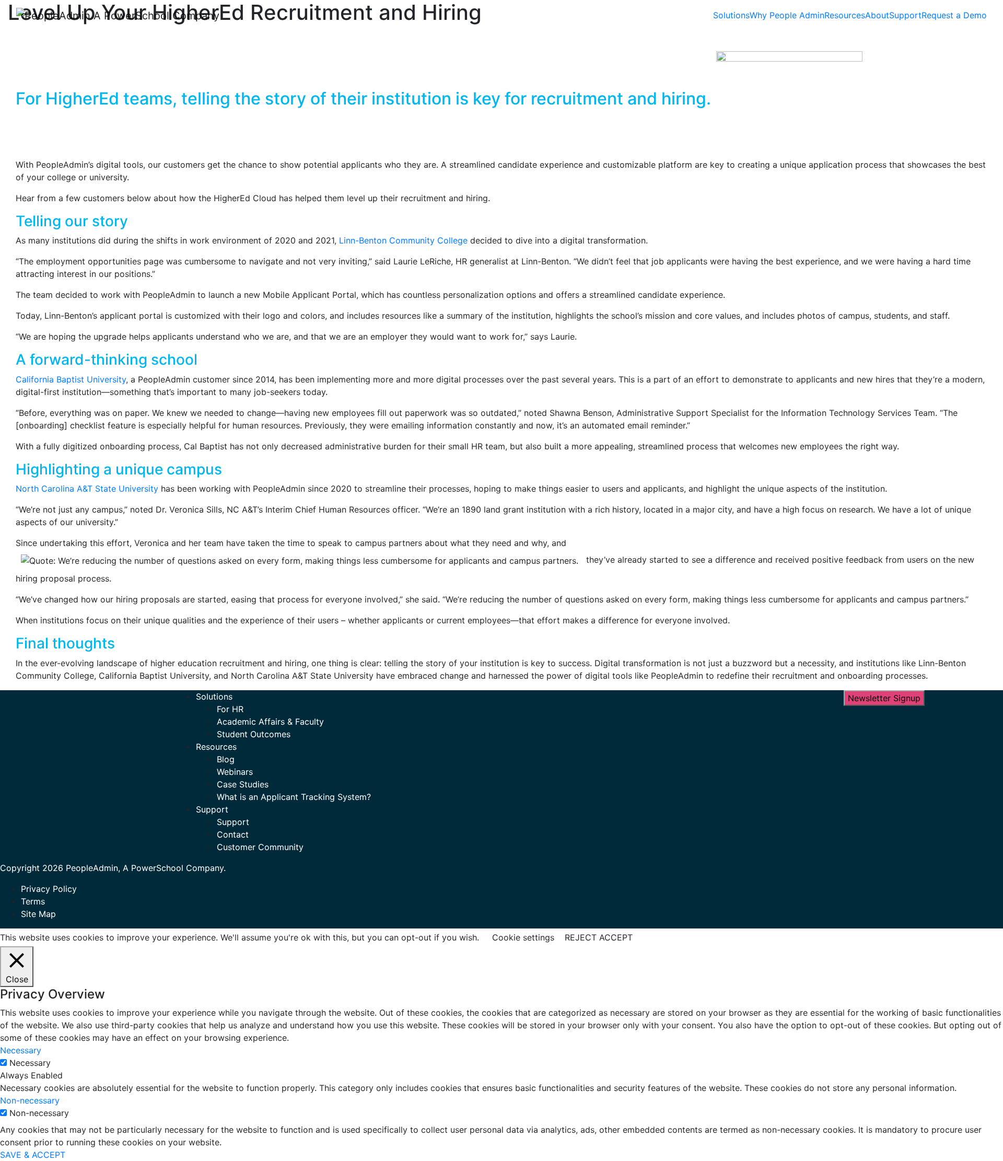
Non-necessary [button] (30, 1100)
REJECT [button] (581, 937)
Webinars (235, 772)
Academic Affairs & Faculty (270, 721)
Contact (233, 834)
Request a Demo (954, 15)
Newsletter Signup (884, 698)
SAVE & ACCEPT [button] (32, 1155)
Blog (226, 759)
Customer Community (260, 847)
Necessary (30, 1063)
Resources (844, 15)
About (877, 15)
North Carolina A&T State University (87, 488)
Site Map (38, 914)
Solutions (731, 15)
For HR (230, 709)
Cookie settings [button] (523, 937)
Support (905, 15)
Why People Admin (787, 15)
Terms (33, 901)
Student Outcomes (253, 734)
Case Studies (243, 784)
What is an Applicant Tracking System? (294, 797)
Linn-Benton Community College (403, 240)
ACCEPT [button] (616, 937)
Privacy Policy (49, 889)
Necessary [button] (20, 1050)
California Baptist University (71, 379)
